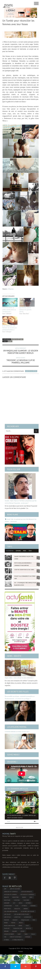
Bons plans (12, 514)
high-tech (7, 908)
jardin (26, 908)
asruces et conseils (11, 891)
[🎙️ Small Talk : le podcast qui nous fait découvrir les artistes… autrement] (20, 532)
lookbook (27, 917)
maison (6, 920)
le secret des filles (27, 911)
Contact (20, 951)
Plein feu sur (13, 469)
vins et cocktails (15, 937)
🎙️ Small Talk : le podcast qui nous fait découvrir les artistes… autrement (20, 520)
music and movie (9, 925)
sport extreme (9, 934)
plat (27, 925)
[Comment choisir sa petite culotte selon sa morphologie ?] (10, 302)
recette (28, 928)
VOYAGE (27, 937)
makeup (15, 920)
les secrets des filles (21, 914)
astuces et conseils (27, 894)
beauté (6, 897)
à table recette (18, 939)
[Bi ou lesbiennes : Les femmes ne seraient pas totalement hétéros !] (10, 320)
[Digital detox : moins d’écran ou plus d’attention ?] (20, 668)
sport (23, 931)
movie (13, 922)
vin (5, 937)
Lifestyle (15, 339)
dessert (6, 903)
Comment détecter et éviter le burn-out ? (17, 731)
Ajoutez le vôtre (31, 371)
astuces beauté (26, 891)
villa (33, 934)
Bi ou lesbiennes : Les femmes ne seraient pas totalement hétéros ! (9, 328)
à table (6, 939)
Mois (24, 551)
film (16, 905)
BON (31, 897)
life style (7, 917)
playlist (7, 928)
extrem (28, 903)
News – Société (14, 656)
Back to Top (19, 827)
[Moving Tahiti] (7, 3)
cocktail (17, 900)
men (34, 920)
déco (20, 903)
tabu (10, 341)
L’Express (11, 289)
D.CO (8, 821)
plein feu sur (17, 928)
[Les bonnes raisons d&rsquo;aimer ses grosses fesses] (27, 302)
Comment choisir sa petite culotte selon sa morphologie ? (9, 309)
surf (19, 934)
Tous (30, 551)
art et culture (15, 889)
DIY (14, 903)
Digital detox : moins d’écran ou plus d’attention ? (19, 678)
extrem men (8, 905)
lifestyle (17, 917)
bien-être (15, 897)
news (20, 925)
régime (6, 931)
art (5, 889)
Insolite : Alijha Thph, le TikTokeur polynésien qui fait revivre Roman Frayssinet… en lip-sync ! (20, 502)
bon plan (7, 900)
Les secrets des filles (17, 691)
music (21, 922)
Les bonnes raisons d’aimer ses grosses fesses (25, 309)
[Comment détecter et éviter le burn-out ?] (20, 741)
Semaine (18, 551)
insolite (17, 908)
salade (14, 931)
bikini (24, 897)
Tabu (21, 339)
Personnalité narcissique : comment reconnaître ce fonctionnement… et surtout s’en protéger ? (20, 697)
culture (26, 900)
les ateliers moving (10, 911)
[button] (12, 131)
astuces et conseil (10, 894)
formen (33, 905)
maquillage (25, 920)
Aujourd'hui (9, 551)
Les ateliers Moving (16, 727)
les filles (7, 914)
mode (6, 922)
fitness (24, 905)
